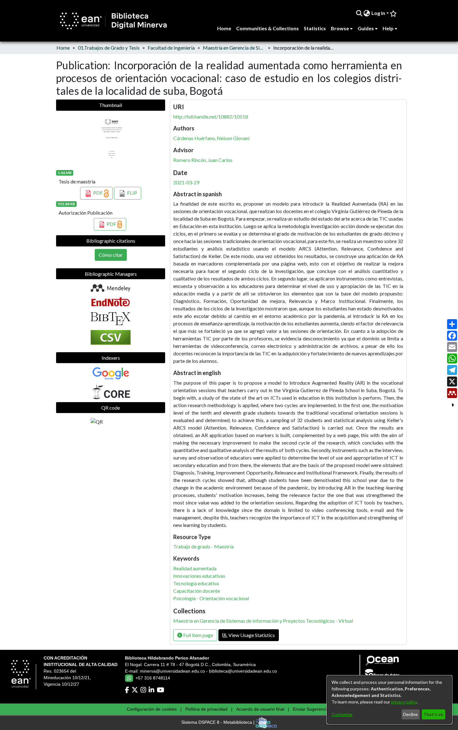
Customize (342, 714)
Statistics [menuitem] (315, 28)
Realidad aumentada (195, 568)
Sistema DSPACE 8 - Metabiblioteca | (218, 722)
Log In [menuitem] (378, 13)
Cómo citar (111, 255)
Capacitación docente (196, 591)
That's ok (433, 714)
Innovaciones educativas (199, 576)
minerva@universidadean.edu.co (172, 671)
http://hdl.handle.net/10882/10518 (210, 116)
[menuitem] (367, 13)
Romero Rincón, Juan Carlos (202, 160)
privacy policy (404, 701)
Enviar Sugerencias (312, 709)
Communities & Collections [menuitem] (267, 28)
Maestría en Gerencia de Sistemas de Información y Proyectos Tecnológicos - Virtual (234, 48)
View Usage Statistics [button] (251, 635)
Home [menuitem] (224, 28)
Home (63, 48)
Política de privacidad (206, 709)
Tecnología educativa (196, 583)
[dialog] (389, 700)
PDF (98, 193)
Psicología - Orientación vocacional (211, 598)
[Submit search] (359, 13)
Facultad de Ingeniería (171, 48)
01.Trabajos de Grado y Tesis (109, 48)
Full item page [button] (197, 635)
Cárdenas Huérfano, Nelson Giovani (211, 138)
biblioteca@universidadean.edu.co (243, 671)
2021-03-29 (186, 182)
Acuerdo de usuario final (260, 709)
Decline (410, 714)
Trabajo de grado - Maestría (203, 546)
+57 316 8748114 (153, 677)
